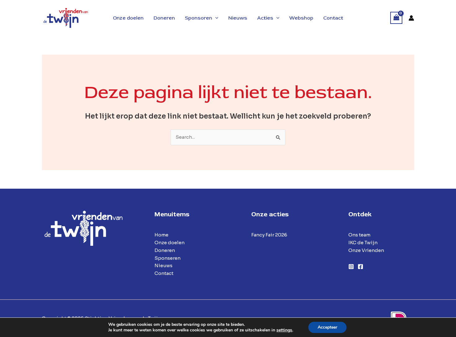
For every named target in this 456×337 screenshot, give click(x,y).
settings (284, 330)
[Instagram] (351, 266)
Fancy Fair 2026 (269, 235)
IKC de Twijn (363, 242)
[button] (215, 18)
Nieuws (163, 265)
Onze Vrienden (366, 250)
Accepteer (327, 327)
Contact (163, 273)
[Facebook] (360, 266)
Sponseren (167, 258)
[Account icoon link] (411, 18)
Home (161, 235)
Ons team (359, 235)
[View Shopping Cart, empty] (396, 18)
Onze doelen (169, 242)
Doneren (164, 250)
